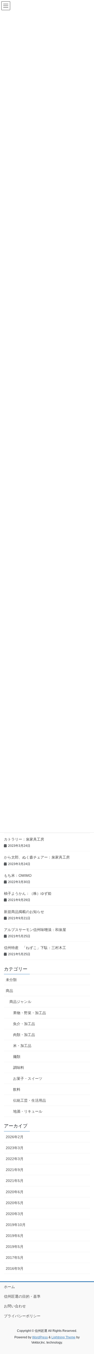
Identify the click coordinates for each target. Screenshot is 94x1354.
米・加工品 (22, 1046)
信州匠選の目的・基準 (22, 1296)
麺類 (16, 1057)
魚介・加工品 (24, 1024)
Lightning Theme (63, 1337)
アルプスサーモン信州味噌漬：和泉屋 (35, 930)
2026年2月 (15, 1137)
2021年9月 (15, 1170)
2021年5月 (15, 1181)
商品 (9, 991)
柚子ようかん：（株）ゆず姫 (27, 893)
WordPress (40, 1337)
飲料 (16, 1089)
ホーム (9, 1287)
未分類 (11, 980)
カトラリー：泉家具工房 (24, 839)
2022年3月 (15, 1159)
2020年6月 (15, 1192)
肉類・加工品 (24, 1035)
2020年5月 (15, 1203)
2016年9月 (15, 1268)
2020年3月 (15, 1214)
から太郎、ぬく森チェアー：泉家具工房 (37, 857)
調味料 (18, 1067)
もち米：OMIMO (18, 875)
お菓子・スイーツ (27, 1078)
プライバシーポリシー (22, 1316)
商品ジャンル (20, 1002)
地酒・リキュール (27, 1111)
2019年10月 (16, 1225)
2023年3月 (15, 1148)
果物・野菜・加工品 (29, 1013)
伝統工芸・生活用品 (29, 1100)
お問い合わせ (15, 1306)
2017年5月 (15, 1257)
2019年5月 (15, 1247)
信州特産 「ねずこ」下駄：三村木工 (35, 948)
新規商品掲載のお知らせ (24, 912)
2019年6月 (15, 1236)
